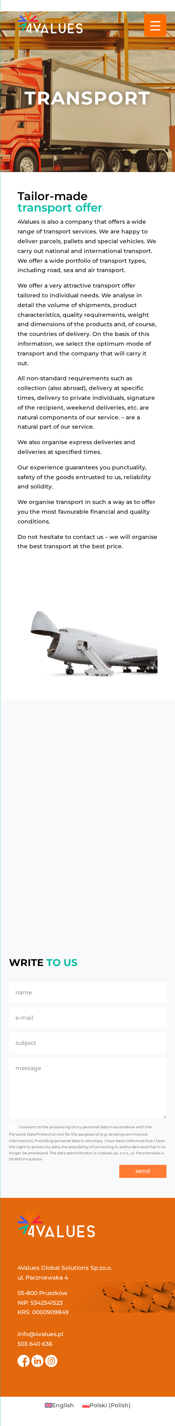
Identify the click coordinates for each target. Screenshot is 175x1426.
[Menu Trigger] (155, 25)
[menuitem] (59, 1405)
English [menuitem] (63, 1405)
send (143, 1171)
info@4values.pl (40, 1334)
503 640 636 (35, 1344)
